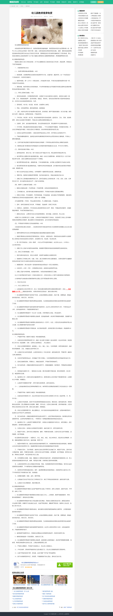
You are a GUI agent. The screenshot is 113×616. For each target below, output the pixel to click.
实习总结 (93, 50)
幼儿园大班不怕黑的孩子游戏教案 (95, 28)
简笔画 (58, 2)
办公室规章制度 (17, 598)
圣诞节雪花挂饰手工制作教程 (95, 43)
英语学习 (75, 2)
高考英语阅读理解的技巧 (95, 45)
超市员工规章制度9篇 (48, 603)
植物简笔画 (94, 52)
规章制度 (28, 6)
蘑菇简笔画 (81, 20)
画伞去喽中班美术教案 (83, 26)
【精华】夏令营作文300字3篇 (83, 45)
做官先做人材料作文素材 (83, 48)
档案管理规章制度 (18, 596)
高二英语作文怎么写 (83, 38)
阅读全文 (46, 16)
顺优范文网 (53, 614)
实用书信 (29, 2)
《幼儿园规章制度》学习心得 (21, 591)
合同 (41, 2)
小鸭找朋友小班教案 (95, 16)
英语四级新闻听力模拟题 (83, 43)
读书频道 (81, 2)
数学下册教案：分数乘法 (95, 13)
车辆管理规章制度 (48, 598)
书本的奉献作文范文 (83, 16)
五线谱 (80, 50)
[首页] (14, 1)
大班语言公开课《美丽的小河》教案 (83, 13)
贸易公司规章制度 (18, 603)
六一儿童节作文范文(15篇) (95, 48)
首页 (17, 6)
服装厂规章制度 (47, 593)
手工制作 (52, 2)
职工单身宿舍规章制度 (49, 596)
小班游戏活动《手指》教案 (95, 18)
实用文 (69, 2)
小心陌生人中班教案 (83, 28)
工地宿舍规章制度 (48, 601)
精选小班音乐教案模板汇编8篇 (83, 30)
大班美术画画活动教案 (95, 21)
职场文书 (64, 2)
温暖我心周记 (82, 40)
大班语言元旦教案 (83, 18)
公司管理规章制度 (18, 601)
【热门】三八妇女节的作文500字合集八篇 (95, 38)
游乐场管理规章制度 (18, 593)
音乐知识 (46, 2)
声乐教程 (80, 52)
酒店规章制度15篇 (48, 591)
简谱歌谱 (80, 55)
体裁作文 (93, 55)
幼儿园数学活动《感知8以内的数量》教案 (95, 26)
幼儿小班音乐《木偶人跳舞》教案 (83, 23)
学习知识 (36, 2)
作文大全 (23, 2)
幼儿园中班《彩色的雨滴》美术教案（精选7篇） (95, 23)
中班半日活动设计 (96, 30)
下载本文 (51, 16)
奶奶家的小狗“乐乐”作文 (96, 41)
